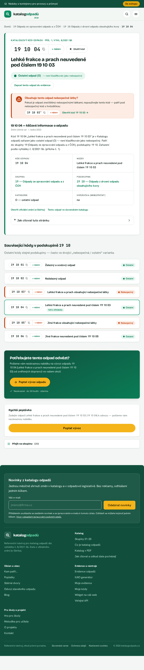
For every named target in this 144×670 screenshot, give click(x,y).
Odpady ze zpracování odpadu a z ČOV (37, 26)
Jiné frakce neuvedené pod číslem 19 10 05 (72, 336)
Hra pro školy (12, 616)
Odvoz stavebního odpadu (19, 589)
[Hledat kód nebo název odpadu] (127, 14)
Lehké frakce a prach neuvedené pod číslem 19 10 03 (78, 305)
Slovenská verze (60, 645)
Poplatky (9, 577)
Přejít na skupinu (25, 443)
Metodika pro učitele (16, 621)
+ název (56, 49)
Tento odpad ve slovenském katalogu (68, 209)
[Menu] (136, 14)
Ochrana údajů (78, 645)
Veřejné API (81, 600)
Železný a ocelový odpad (60, 265)
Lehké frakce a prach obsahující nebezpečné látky (78, 292)
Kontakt (9, 633)
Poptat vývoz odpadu (32, 382)
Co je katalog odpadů (87, 545)
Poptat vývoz (72, 428)
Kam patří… (10, 571)
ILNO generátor (84, 577)
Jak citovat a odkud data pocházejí (95, 556)
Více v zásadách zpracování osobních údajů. (38, 516)
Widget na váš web (86, 595)
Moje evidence (83, 583)
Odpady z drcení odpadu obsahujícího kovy (91, 26)
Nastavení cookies (98, 645)
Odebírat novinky (119, 505)
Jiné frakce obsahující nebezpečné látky (72, 323)
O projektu (10, 627)
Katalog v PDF (83, 550)
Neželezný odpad (55, 278)
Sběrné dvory (12, 583)
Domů (7, 26)
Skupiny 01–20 (83, 539)
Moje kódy (81, 589)
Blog (6, 595)
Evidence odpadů (85, 571)
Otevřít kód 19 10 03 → (75, 112)
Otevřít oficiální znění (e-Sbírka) (28, 209)
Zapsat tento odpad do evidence (32, 85)
